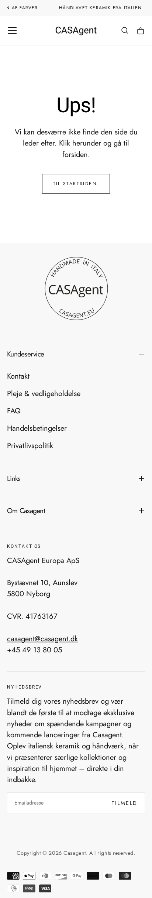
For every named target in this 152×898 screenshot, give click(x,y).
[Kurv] (140, 31)
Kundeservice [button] (25, 354)
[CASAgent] (76, 289)
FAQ (14, 410)
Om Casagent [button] (26, 510)
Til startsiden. (76, 183)
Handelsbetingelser (37, 428)
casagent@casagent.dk (42, 638)
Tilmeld (125, 803)
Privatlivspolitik (30, 445)
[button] (12, 30)
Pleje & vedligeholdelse (43, 393)
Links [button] (13, 478)
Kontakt (18, 376)
